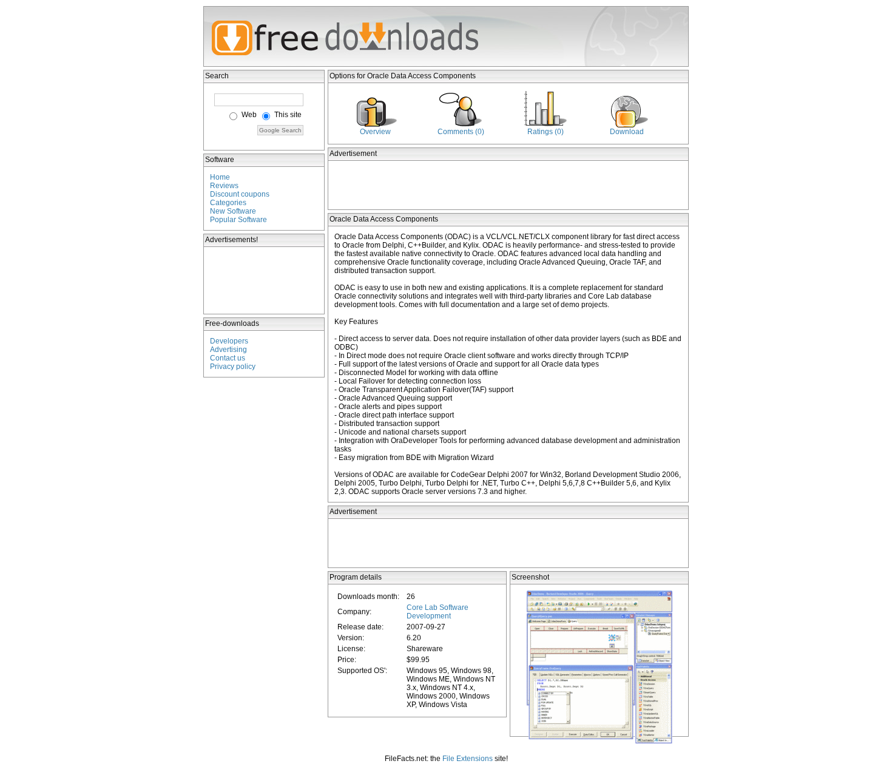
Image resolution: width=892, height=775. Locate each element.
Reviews (224, 185)
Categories (228, 202)
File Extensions (467, 758)
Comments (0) (461, 131)
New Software (233, 211)
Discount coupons (239, 194)
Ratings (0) (545, 131)
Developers (229, 341)
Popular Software (238, 219)
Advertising (228, 349)
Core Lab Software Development (437, 611)
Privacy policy (232, 366)
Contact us (227, 358)
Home (220, 177)
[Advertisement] (264, 280)
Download (627, 131)
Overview (375, 131)
